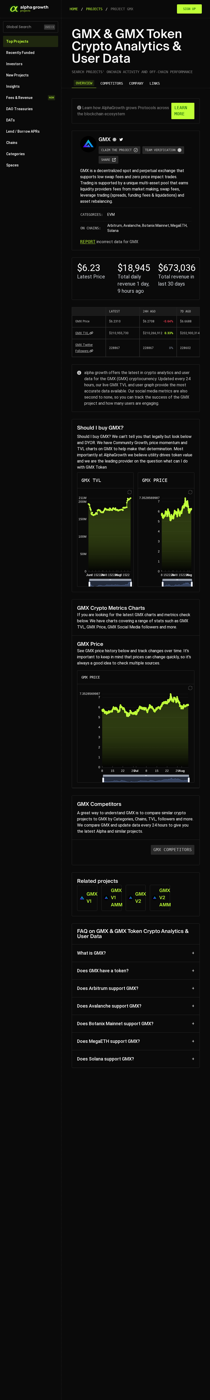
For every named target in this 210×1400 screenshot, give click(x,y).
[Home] (28, 9)
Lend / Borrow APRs (23, 131)
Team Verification (160, 150)
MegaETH (179, 225)
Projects (94, 9)
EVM (111, 214)
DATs (10, 120)
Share (105, 160)
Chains (11, 143)
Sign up (189, 9)
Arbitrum (114, 225)
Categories (15, 154)
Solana (113, 231)
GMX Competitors (172, 849)
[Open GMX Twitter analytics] (91, 351)
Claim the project (116, 150)
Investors (14, 64)
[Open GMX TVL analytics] (91, 333)
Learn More (180, 110)
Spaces (12, 165)
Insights (13, 86)
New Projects (17, 75)
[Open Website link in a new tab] (114, 139)
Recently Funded (20, 53)
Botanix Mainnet (155, 225)
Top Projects (17, 41)
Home (74, 9)
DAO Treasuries (19, 109)
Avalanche (132, 225)
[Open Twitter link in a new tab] (121, 139)
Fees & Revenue (30, 98)
